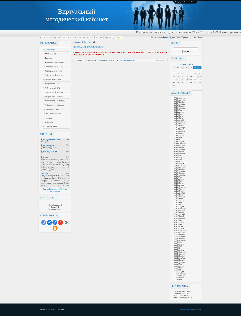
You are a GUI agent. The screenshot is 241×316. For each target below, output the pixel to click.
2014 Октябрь (179, 100)
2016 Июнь (178, 140)
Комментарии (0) (127, 60)
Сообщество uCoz (181, 293)
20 (187, 79)
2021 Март (178, 242)
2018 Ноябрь (179, 191)
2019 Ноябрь (179, 213)
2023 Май (178, 280)
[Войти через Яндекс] (60, 222)
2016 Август (179, 142)
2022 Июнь (178, 270)
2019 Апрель (179, 201)
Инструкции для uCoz (183, 297)
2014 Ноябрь (179, 102)
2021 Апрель (179, 244)
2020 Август (179, 228)
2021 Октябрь (179, 254)
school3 (102, 60)
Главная (46, 37)
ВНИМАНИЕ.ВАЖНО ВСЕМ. (88, 47)
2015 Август (179, 120)
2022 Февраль (180, 262)
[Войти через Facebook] (54, 222)
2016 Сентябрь (180, 144)
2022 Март (178, 264)
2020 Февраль (180, 218)
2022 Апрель (179, 266)
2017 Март (178, 155)
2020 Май (178, 224)
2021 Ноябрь (179, 256)
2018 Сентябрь (180, 187)
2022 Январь (179, 260)
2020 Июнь (178, 226)
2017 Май (178, 159)
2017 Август (179, 163)
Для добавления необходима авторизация (55, 190)
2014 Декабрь (179, 104)
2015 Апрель (179, 112)
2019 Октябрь (179, 211)
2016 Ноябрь (179, 147)
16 (200, 76)
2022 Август (179, 272)
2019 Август (179, 207)
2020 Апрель (179, 222)
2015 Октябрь (179, 124)
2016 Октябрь (179, 145)
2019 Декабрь (179, 215)
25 (178, 83)
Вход (111, 37)
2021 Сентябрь (180, 252)
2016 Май (178, 138)
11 (178, 76)
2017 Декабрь (179, 171)
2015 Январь (179, 106)
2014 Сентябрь (180, 98)
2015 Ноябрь (179, 126)
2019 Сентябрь (180, 209)
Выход (99, 37)
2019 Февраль (180, 197)
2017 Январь (179, 151)
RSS (121, 37)
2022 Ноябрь (179, 278)
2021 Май (178, 246)
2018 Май (178, 181)
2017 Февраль (180, 153)
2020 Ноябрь (179, 234)
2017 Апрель (179, 157)
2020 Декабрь (179, 236)
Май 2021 (186, 64)
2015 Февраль (180, 108)
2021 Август (179, 250)
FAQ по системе (181, 295)
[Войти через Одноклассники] (55, 228)
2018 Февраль (180, 175)
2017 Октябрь (179, 167)
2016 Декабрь (179, 149)
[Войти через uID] (43, 222)
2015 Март (178, 110)
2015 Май (178, 114)
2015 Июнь (178, 116)
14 (191, 76)
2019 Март (178, 199)
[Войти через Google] (66, 222)
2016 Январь (179, 130)
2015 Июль (178, 118)
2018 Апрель (179, 179)
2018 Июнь (178, 183)
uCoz (199, 310)
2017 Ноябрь (179, 169)
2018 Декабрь (179, 193)
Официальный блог (182, 291)
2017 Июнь (178, 161)
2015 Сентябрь (180, 122)
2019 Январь (179, 195)
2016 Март (178, 134)
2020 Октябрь (179, 232)
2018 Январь (179, 173)
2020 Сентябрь (180, 230)
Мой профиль (64, 37)
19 (182, 79)
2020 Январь (179, 217)
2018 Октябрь (179, 189)
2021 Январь (179, 238)
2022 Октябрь (179, 276)
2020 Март (178, 220)
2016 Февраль (180, 132)
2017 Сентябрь (180, 165)
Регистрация (84, 37)
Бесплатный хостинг (188, 310)
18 (178, 79)
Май (89, 42)
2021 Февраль (180, 240)
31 (174, 86)
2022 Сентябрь (180, 274)
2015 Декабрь (179, 128)
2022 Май (178, 268)
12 (182, 76)
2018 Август (179, 185)
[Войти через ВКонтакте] (49, 222)
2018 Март (178, 177)
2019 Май (178, 203)
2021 (84, 42)
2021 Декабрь (179, 258)
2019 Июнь (178, 205)
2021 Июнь (178, 248)
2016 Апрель (179, 136)
